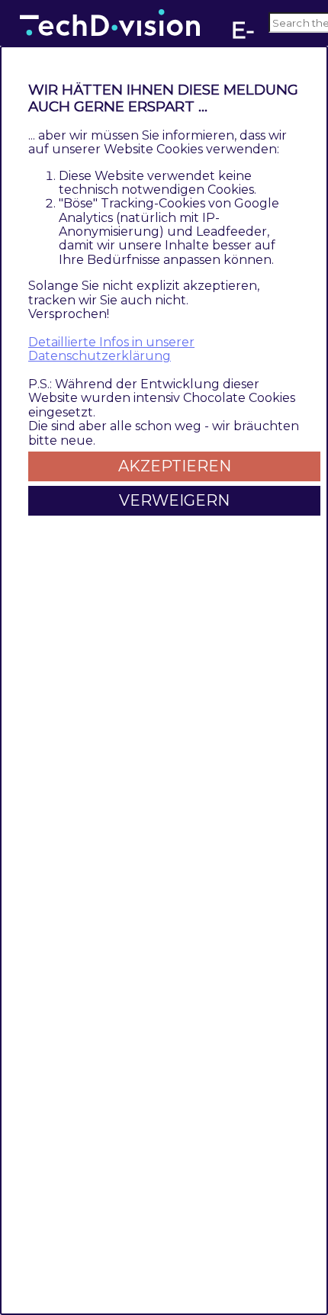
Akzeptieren (174, 466)
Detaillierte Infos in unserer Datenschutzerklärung (111, 349)
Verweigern (174, 500)
